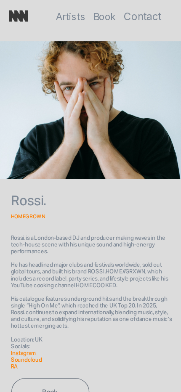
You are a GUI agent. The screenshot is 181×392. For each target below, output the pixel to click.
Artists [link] (70, 17)
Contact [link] (142, 17)
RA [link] (14, 366)
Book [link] (104, 17)
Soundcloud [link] (26, 359)
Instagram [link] (24, 353)
